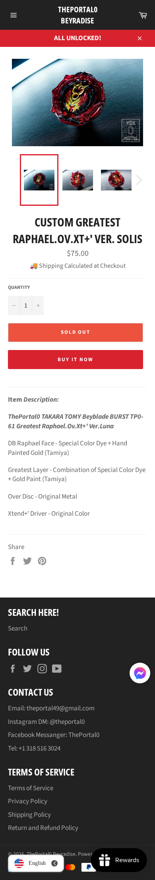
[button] (140, 675)
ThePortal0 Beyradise (77, 15)
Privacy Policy (27, 801)
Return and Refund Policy (43, 828)
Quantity (19, 287)
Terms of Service (30, 788)
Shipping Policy (29, 815)
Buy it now (75, 359)
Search (17, 628)
